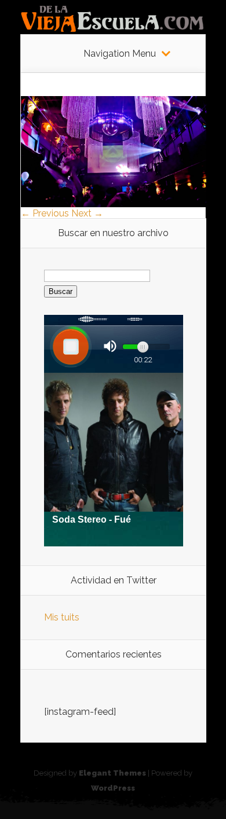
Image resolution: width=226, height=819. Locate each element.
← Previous (45, 213)
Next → (87, 213)
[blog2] (113, 204)
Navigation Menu (119, 53)
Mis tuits (61, 617)
